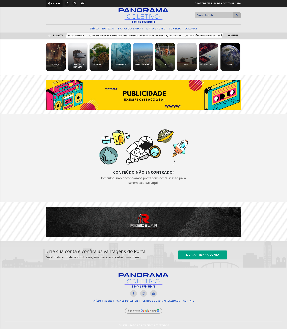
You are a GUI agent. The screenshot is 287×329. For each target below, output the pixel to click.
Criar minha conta (203, 254)
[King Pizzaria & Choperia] (143, 94)
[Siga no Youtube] (82, 3)
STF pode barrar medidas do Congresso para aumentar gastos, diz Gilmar (132, 35)
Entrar (55, 3)
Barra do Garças (130, 28)
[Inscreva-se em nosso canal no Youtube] (153, 293)
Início (94, 28)
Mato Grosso (156, 28)
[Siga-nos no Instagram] (143, 293)
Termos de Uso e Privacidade (160, 300)
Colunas (191, 28)
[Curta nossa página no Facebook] (133, 293)
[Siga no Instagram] (74, 3)
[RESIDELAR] (143, 221)
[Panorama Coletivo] (143, 15)
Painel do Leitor (127, 300)
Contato (175, 28)
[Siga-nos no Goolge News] (143, 310)
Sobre (108, 300)
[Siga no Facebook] (67, 3)
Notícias (108, 28)
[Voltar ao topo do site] (282, 197)
